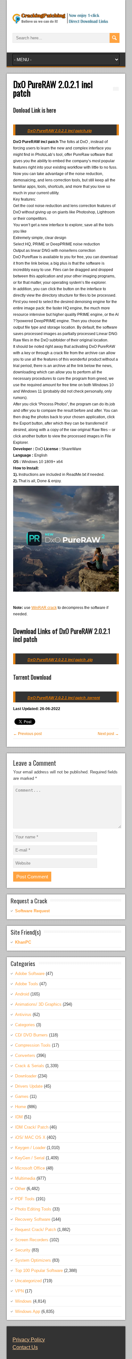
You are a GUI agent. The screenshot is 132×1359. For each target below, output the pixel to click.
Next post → (108, 733)
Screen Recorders (31, 1239)
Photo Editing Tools (33, 1209)
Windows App (27, 1311)
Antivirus (23, 1014)
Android (22, 994)
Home (20, 1106)
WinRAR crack (44, 607)
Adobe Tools (26, 983)
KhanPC (23, 942)
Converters (25, 1055)
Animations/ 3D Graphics (38, 1004)
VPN (19, 1291)
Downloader (26, 1076)
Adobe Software (30, 973)
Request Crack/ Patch (35, 1229)
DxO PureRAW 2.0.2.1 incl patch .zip (60, 660)
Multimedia (25, 1178)
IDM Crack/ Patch (31, 1127)
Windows (23, 1301)
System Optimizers (33, 1260)
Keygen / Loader (30, 1147)
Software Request (32, 910)
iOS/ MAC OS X (30, 1137)
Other (20, 1188)
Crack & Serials (29, 1065)
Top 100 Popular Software (39, 1270)
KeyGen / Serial (30, 1157)
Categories (25, 1024)
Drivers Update (29, 1086)
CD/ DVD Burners (31, 1035)
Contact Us (25, 1347)
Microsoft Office (30, 1168)
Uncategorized (28, 1280)
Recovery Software (32, 1219)
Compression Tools (33, 1045)
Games (22, 1096)
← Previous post (27, 733)
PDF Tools (25, 1198)
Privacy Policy (28, 1339)
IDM (19, 1117)
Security (22, 1250)
